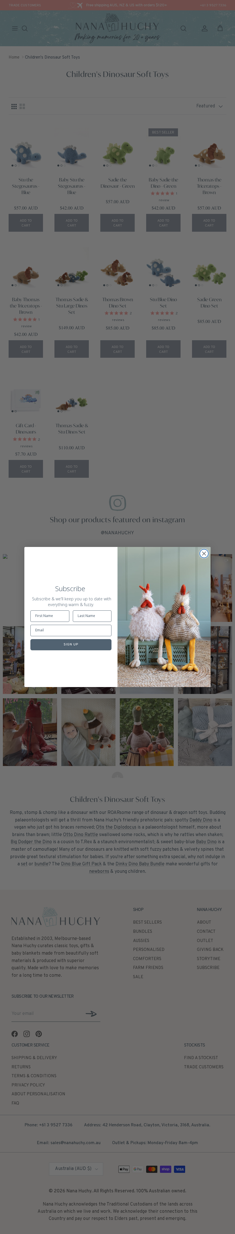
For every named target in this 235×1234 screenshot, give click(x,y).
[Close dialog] (204, 553)
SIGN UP (71, 644)
